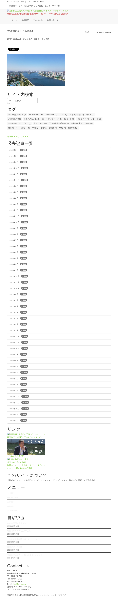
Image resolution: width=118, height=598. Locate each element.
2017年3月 (17, 318)
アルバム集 (38, 20)
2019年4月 (17, 198)
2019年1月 (17, 210)
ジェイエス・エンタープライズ (36, 38)
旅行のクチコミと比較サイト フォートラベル (26, 465)
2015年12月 (18, 396)
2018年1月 (17, 270)
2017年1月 (17, 330)
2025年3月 (17, 150)
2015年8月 (17, 420)
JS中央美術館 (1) (76, 114)
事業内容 (10, 506)
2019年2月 (17, 204)
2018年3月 (17, 258)
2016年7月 (17, 354)
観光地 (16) (73, 127)
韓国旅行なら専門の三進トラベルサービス (25, 437)
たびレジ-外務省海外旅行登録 (19, 468)
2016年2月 (17, 384)
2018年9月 (17, 228)
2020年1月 (17, 174)
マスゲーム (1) (25, 123)
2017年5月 (17, 312)
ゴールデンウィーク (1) (52, 118)
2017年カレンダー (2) (17, 114)
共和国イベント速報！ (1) (19, 127)
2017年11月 (18, 282)
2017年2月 (17, 324)
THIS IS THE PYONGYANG (19, 531)
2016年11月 (18, 342)
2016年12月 (18, 336)
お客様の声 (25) (14, 118)
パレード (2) (96, 118)
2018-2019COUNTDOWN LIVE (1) (43, 114)
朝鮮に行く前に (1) (49, 127)
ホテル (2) (12, 123)
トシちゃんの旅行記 (15, 456)
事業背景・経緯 (12, 497)
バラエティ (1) (83, 118)
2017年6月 (17, 306)
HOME (86, 32)
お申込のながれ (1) (32, 118)
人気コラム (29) (40, 123)
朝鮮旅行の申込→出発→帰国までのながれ (25, 555)
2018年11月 (18, 216)
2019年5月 (17, 192)
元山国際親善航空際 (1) (59, 123)
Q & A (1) (90, 114)
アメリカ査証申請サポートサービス (22, 539)
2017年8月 (17, 294)
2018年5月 (17, 252)
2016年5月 (18, 366)
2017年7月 (17, 300)
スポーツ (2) (69, 118)
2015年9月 (17, 414)
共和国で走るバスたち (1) (82, 123)
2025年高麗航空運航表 (16, 523)
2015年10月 (18, 408)
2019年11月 (18, 180)
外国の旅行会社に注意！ (17, 462)
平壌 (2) (35, 127)
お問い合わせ (52, 20)
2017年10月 (18, 288)
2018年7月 (17, 240)
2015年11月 (18, 402)
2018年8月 (17, 234)
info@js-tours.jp (19, 1)
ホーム (14, 20)
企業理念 (10, 502)
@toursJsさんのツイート (17, 136)
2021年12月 (18, 168)
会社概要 (25, 20)
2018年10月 (18, 222)
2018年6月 (17, 246)
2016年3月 (17, 378)
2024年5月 (17, 156)
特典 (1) (62, 127)
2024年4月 (17, 162)
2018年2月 (17, 264)
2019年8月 (17, 186)
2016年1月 (17, 390)
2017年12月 (18, 276)
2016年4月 (18, 372)
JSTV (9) (63, 114)
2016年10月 (18, 348)
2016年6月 (17, 360)
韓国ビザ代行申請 (14, 547)
